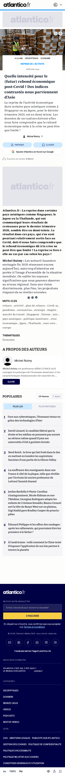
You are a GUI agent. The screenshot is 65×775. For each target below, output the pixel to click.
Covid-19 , (53, 305)
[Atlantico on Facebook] (28, 642)
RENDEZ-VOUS (10, 703)
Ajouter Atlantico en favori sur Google (35, 151)
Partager (19, 145)
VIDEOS (7, 709)
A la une (19, 58)
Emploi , (52, 310)
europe (7, 327)
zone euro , (50, 323)
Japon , (24, 323)
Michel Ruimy (33, 136)
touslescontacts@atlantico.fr (32, 651)
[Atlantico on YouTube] (55, 642)
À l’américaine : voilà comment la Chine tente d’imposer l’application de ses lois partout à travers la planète (34, 546)
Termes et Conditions (34, 627)
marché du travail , (15, 314)
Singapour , (34, 314)
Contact (38, 671)
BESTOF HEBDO (11, 722)
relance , (8, 305)
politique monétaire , (37, 319)
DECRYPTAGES (10, 690)
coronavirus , (25, 310)
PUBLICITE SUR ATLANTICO (46, 738)
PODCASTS (9, 715)
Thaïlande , (35, 323)
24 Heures (43, 396)
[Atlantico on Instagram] (46, 642)
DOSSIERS (8, 696)
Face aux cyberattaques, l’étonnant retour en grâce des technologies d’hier (34, 418)
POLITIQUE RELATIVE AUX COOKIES (20, 756)
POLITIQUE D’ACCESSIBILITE (17, 750)
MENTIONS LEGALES (20, 738)
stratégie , (40, 310)
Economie (45, 58)
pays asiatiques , (13, 319)
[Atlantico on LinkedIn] (37, 642)
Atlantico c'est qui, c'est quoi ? (19, 668)
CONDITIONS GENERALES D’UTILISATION (23, 763)
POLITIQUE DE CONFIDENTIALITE (44, 744)
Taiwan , (47, 314)
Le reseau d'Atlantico (14, 671)
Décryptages (31, 58)
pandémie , (10, 310)
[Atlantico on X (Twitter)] (18, 642)
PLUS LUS (18, 406)
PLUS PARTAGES (47, 406)
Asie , (56, 314)
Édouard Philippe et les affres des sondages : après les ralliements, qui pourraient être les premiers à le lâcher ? (34, 528)
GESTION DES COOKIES (15, 744)
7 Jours (56, 396)
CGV (5, 738)
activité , (20, 305)
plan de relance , (36, 305)
